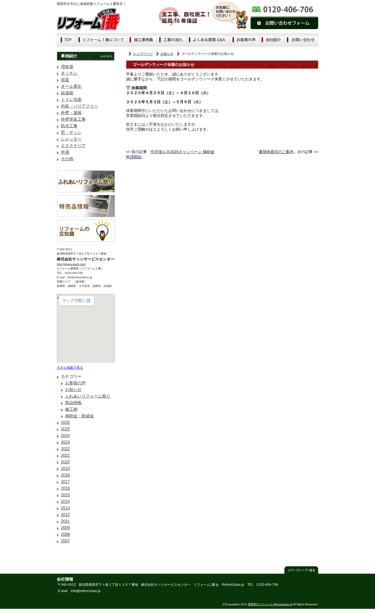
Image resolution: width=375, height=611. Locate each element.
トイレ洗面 (71, 99)
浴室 (65, 79)
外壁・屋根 (71, 112)
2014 (65, 501)
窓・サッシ (71, 132)
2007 (65, 541)
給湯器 (67, 93)
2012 (65, 514)
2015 (65, 494)
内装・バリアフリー (79, 106)
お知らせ (166, 54)
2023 (65, 442)
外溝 (65, 152)
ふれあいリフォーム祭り (87, 396)
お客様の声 (75, 383)
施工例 (71, 409)
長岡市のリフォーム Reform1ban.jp (270, 604)
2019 (65, 468)
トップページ (143, 54)
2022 (65, 448)
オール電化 (71, 86)
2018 (65, 475)
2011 (65, 521)
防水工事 (69, 125)
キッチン (69, 73)
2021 (65, 455)
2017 (65, 481)
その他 (67, 158)
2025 (65, 429)
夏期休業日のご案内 (276, 152)
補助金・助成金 (79, 415)
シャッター (71, 139)
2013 (65, 508)
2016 (65, 488)
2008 (65, 534)
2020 (65, 462)
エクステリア (73, 145)
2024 (65, 435)
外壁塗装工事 (73, 119)
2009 (65, 527)
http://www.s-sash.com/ (71, 264)
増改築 (67, 66)
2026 (65, 422)
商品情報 (73, 402)
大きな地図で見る (70, 367)
